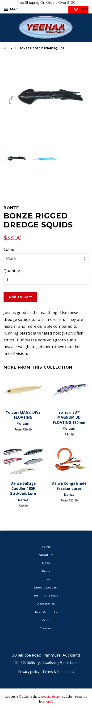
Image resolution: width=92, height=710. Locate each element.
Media (46, 620)
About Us (46, 555)
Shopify (48, 702)
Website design (51, 697)
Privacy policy (28, 671)
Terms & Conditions (58, 671)
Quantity (12, 270)
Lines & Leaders (46, 587)
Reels (46, 571)
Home (8, 48)
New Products (46, 612)
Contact (46, 628)
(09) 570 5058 (24, 662)
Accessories (46, 603)
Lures (46, 579)
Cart (84, 9)
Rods (46, 563)
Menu (14, 9)
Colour (10, 249)
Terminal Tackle (46, 595)
